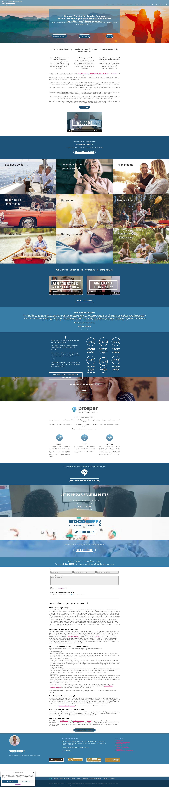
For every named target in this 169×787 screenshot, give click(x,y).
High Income (129, 4)
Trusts (136, 4)
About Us (112, 4)
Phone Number (76, 570)
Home (105, 4)
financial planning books (67, 706)
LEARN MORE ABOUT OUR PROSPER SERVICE (84, 480)
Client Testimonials (122, 747)
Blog (156, 4)
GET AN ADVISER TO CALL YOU (84, 152)
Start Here (119, 740)
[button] (33, 772)
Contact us (160, 4)
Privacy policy (18, 784)
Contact (119, 749)
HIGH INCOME (84, 36)
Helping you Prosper (123, 742)
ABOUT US (84, 506)
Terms (78, 778)
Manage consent (26, 781)
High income (64, 721)
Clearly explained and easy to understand (84, 313)
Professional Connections (124, 750)
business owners (83, 73)
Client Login (105, 778)
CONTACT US (84, 390)
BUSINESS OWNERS (59, 36)
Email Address (99, 570)
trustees (114, 73)
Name (51, 570)
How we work (144, 4)
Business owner (120, 4)
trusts (98, 636)
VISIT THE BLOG (84, 532)
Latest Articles (121, 744)
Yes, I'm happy (9, 781)
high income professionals (99, 73)
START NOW (84, 107)
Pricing (151, 4)
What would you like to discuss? (57, 575)
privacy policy (61, 588)
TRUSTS (109, 36)
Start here (55, 778)
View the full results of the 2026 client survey (65, 375)
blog (71, 594)
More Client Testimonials (84, 326)
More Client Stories (84, 300)
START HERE (84, 550)
